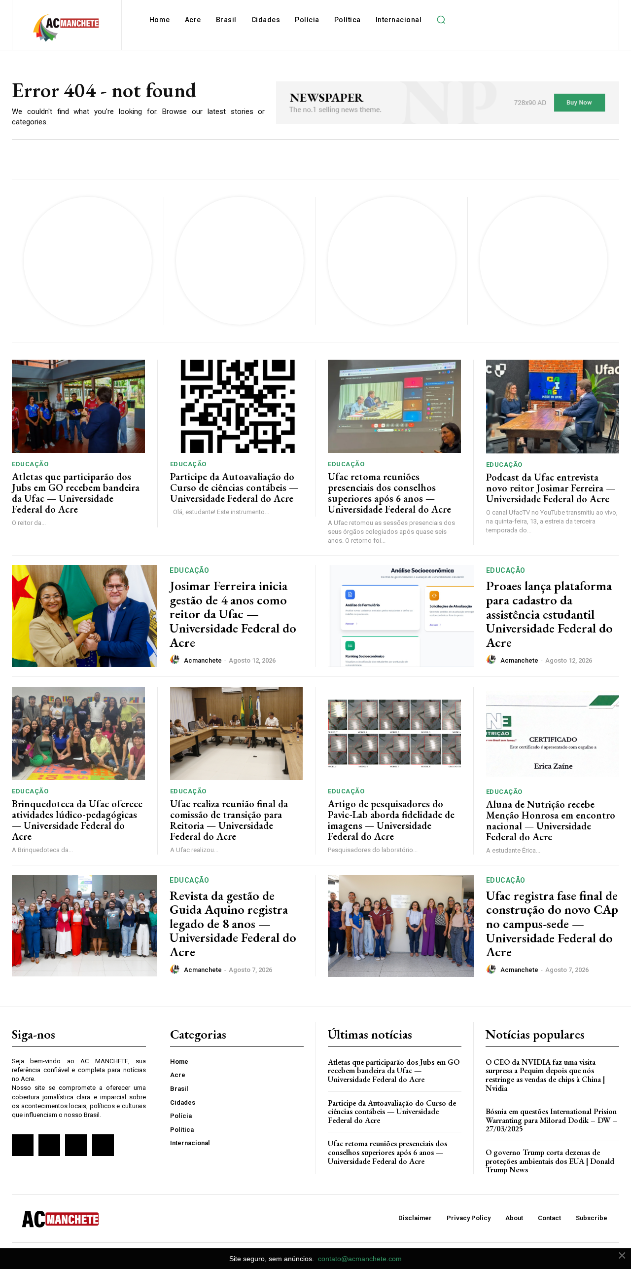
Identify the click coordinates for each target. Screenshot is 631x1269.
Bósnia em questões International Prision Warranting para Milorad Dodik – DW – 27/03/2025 (552, 1120)
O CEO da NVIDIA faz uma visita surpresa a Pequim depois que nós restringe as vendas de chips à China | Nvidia (545, 1075)
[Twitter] (76, 1145)
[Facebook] (23, 1145)
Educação (30, 464)
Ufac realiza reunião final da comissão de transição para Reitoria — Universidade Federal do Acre (229, 820)
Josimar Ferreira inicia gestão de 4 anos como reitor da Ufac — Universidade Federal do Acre (233, 613)
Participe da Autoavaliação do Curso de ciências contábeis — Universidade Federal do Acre (234, 487)
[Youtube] (103, 1145)
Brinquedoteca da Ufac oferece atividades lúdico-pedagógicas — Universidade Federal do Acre (77, 820)
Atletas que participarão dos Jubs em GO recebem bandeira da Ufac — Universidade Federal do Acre (76, 493)
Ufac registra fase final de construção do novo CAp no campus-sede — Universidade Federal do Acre (552, 923)
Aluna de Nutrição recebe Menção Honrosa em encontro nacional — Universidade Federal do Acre (550, 820)
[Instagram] (49, 1145)
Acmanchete (203, 660)
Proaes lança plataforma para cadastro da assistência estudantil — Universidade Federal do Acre (549, 613)
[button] (440, 19)
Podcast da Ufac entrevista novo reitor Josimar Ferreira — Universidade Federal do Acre (550, 488)
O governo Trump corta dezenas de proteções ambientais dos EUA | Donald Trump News (550, 1161)
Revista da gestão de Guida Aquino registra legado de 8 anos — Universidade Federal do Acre (233, 923)
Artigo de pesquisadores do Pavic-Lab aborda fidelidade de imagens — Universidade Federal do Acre (391, 820)
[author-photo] (176, 659)
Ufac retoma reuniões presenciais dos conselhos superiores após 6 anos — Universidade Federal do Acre (389, 493)
